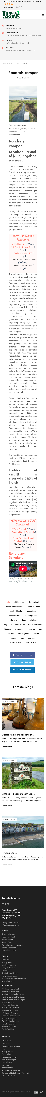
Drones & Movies (8, 1076)
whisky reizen (19, 602)
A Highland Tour (19, 244)
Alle (8, 602)
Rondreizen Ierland (9, 1026)
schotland (33, 620)
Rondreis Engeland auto (11, 1016)
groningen (19, 629)
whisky (22, 638)
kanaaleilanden (15, 615)
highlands (31, 629)
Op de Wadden (8, 1029)
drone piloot (34, 602)
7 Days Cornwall (19, 529)
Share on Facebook (23, 655)
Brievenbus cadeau (9, 950)
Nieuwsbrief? (7, 1062)
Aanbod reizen (7, 1068)
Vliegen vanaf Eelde (9, 976)
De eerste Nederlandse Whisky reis (15, 1073)
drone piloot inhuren (14, 606)
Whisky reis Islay (8, 1002)
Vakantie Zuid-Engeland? (26, 522)
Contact (11, 7)
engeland (8, 624)
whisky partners (16, 642)
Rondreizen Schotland (25, 237)
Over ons (5, 1043)
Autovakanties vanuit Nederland (14, 978)
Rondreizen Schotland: (17, 555)
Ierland (36, 633)
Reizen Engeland (8, 937)
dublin (13, 638)
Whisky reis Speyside (10, 1005)
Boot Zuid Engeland (9, 1018)
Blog (10, 63)
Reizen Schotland (8, 934)
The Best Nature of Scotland (24, 259)
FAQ (5, 7)
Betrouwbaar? (7, 1054)
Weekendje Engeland (10, 1013)
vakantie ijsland (33, 606)
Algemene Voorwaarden (11, 1046)
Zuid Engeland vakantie (10, 1021)
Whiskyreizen (7, 962)
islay (40, 629)
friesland (7, 629)
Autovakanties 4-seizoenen (12, 945)
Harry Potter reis (8, 968)
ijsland (23, 620)
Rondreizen (6, 960)
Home (4, 63)
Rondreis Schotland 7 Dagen (13, 994)
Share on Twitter (23, 662)
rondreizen (31, 611)
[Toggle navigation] (43, 14)
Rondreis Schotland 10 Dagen (13, 997)
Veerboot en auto (9, 965)
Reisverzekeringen (9, 1059)
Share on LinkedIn (23, 669)
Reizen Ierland (7, 939)
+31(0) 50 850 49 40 (10, 922)
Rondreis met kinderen (10, 973)
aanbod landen (16, 611)
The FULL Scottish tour (22, 265)
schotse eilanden (35, 624)
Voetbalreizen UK (8, 981)
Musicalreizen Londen (10, 1010)
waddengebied (24, 633)
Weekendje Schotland (10, 989)
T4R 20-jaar (6, 1041)
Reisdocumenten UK (9, 1057)
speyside (10, 633)
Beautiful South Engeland (23, 532)
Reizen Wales (7, 942)
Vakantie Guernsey (9, 1024)
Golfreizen (6, 970)
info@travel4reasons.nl (10, 925)
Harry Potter (31, 642)
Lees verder (7, 746)
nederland (12, 620)
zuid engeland (31, 615)
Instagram (5, 1065)
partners (31, 638)
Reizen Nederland (9, 947)
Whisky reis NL (7, 1051)
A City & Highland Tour (23, 247)
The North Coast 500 (23, 253)
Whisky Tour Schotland (10, 1008)
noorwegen (20, 624)
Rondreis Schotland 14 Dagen (13, 999)
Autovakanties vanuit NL (11, 1070)
